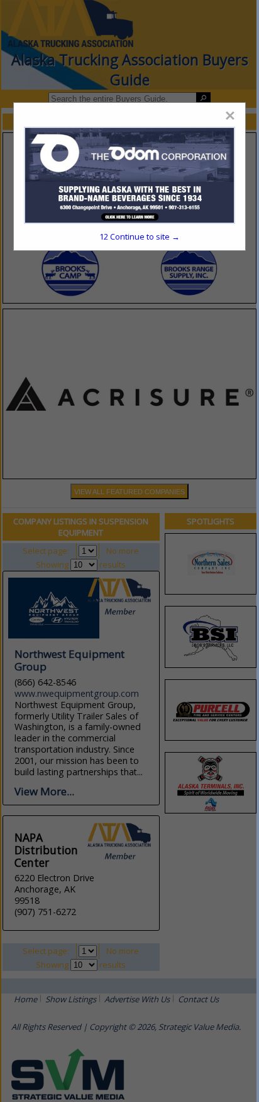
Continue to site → (139, 236)
